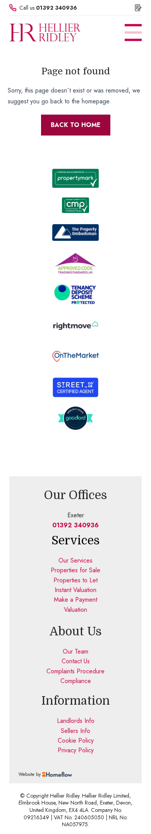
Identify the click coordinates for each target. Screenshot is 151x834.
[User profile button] (138, 7)
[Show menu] (133, 32)
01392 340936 (56, 8)
